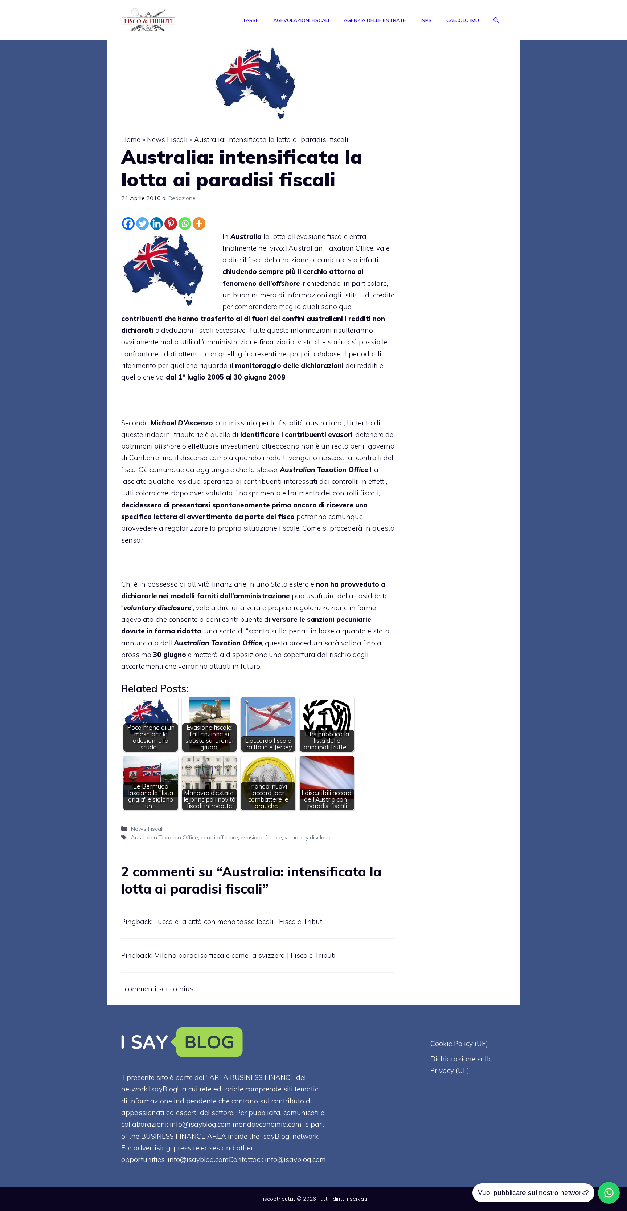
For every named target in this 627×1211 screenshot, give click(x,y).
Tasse (250, 20)
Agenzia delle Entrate (375, 20)
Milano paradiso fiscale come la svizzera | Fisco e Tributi (245, 955)
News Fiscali (167, 139)
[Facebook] (128, 223)
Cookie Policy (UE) (459, 1043)
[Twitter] (142, 223)
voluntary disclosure (310, 837)
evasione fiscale (261, 837)
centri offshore (219, 837)
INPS (426, 20)
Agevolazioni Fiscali (301, 20)
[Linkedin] (156, 223)
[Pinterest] (170, 223)
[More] (199, 223)
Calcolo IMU (462, 20)
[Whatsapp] (185, 223)
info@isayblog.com (295, 1159)
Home (130, 139)
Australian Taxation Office (330, 248)
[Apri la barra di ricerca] (496, 20)
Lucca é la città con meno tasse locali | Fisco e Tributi (239, 921)
